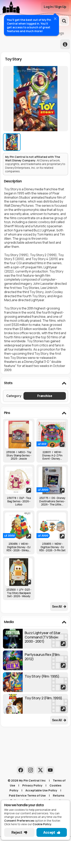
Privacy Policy (32, 785)
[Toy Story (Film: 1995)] (35, 682)
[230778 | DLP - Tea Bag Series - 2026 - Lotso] (19, 480)
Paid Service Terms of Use (27, 795)
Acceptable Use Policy (41, 790)
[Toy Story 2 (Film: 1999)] (35, 704)
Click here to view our (27, 824)
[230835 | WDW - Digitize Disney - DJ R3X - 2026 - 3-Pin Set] (52, 526)
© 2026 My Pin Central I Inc (27, 780)
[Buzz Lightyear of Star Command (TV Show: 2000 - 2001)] (35, 639)
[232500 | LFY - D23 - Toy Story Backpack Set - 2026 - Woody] (19, 572)
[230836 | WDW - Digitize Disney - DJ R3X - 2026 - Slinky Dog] (19, 526)
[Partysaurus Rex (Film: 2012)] (35, 660)
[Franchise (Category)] (44, 396)
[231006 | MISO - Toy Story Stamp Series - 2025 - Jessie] (19, 434)
